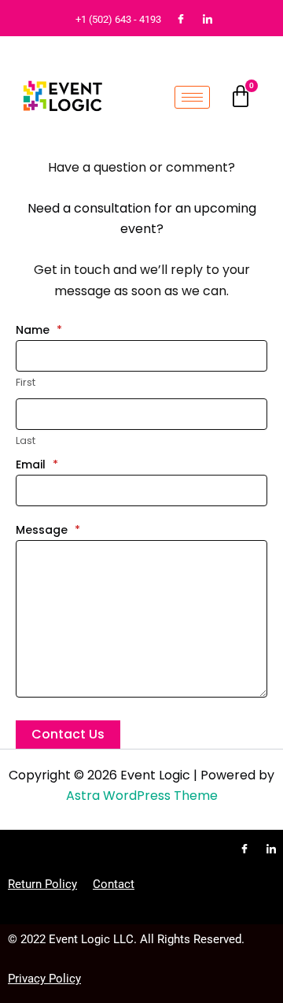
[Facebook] (181, 19)
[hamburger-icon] (192, 97)
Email (37, 464)
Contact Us (68, 734)
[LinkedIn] (207, 19)
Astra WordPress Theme (142, 795)
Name (39, 330)
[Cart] (240, 97)
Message (48, 530)
